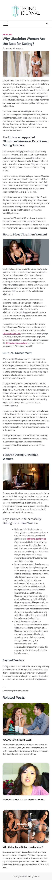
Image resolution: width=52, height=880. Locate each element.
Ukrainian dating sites (12, 334)
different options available (16, 343)
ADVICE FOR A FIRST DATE (17, 739)
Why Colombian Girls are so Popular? (23, 846)
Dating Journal (33, 876)
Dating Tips (7, 34)
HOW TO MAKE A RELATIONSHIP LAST (24, 799)
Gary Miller (8, 48)
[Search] (47, 24)
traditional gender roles (36, 539)
